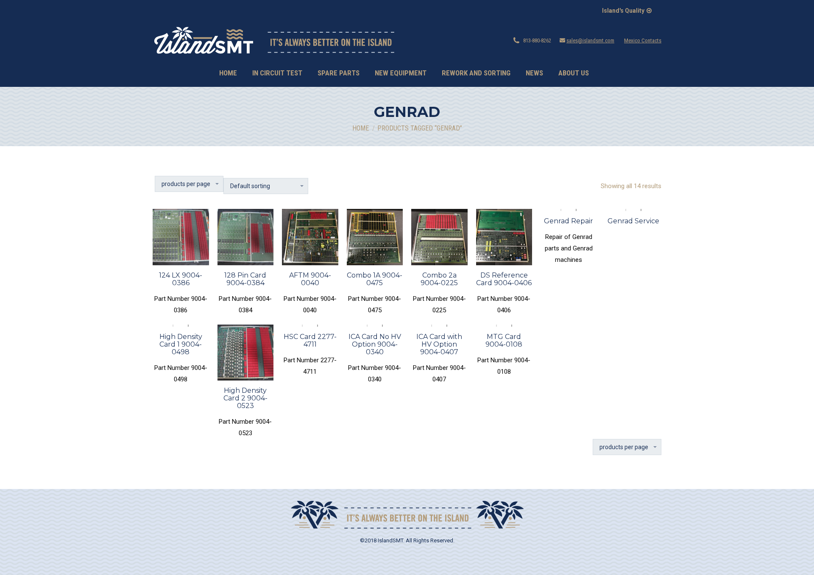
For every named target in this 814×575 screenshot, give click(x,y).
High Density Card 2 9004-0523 (245, 398)
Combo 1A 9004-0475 (374, 279)
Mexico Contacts (642, 40)
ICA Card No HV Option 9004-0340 (374, 344)
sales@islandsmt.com (590, 40)
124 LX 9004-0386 (180, 279)
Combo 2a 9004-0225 (439, 279)
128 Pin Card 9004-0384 (245, 279)
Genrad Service (633, 221)
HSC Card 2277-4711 (310, 340)
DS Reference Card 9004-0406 (504, 279)
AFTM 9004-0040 (310, 279)
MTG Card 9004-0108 (503, 340)
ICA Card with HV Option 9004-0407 (439, 344)
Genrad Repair (568, 221)
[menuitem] (228, 73)
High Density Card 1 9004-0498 (180, 344)
